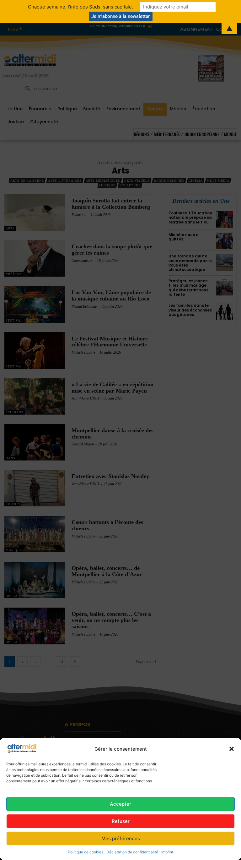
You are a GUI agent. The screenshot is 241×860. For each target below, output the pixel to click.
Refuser (121, 821)
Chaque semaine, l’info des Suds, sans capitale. (80, 7)
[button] (231, 749)
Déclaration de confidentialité (132, 852)
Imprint (167, 852)
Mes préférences (120, 838)
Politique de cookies (85, 852)
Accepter (120, 804)
